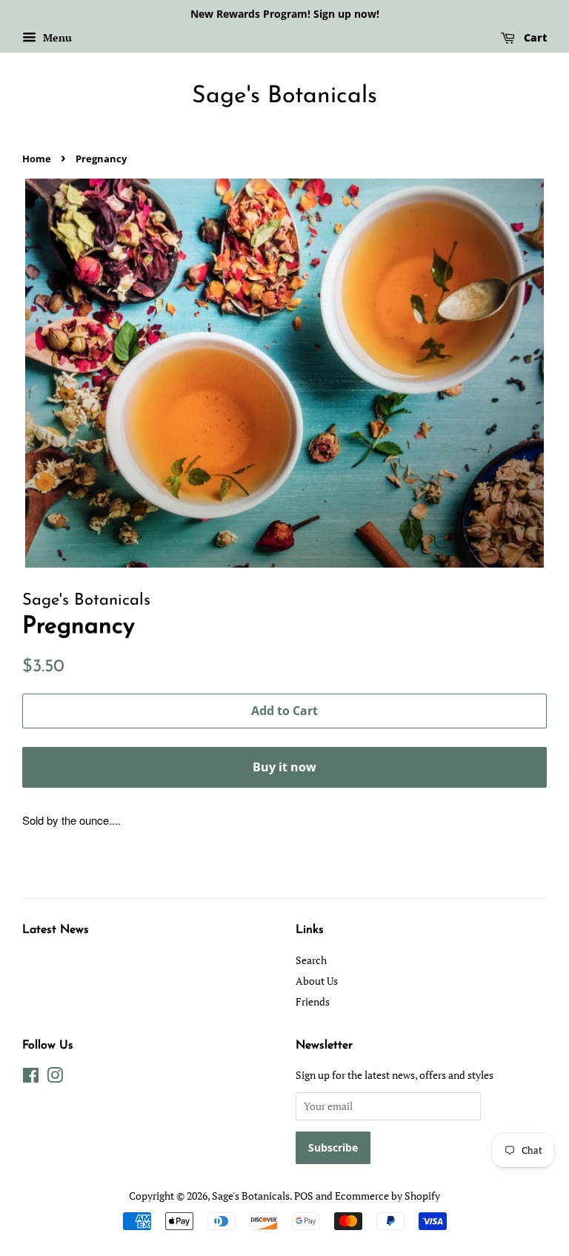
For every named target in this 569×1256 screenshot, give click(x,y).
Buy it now (284, 767)
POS (303, 1196)
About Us (317, 981)
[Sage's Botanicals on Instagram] (55, 1078)
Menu (56, 37)
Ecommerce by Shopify (387, 1196)
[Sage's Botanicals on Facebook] (30, 1078)
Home (36, 158)
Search (311, 960)
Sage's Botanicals (284, 96)
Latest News (55, 930)
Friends (313, 1001)
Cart (534, 37)
